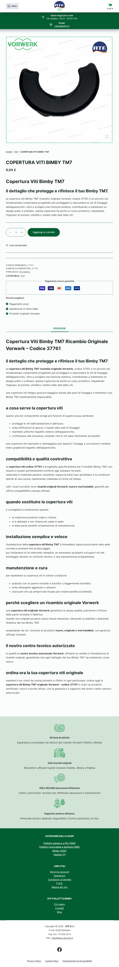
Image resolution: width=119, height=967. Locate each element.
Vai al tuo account (59, 871)
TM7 (16, 152)
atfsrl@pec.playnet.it (62, 938)
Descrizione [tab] (59, 328)
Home (9, 152)
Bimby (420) (59, 850)
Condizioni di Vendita (59, 879)
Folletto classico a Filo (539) (60, 843)
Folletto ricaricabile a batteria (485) (59, 846)
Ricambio (24, 272)
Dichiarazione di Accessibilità (77, 961)
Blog (59, 912)
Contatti (59, 908)
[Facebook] (59, 949)
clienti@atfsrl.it (62, 26)
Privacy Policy (34, 961)
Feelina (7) (60, 854)
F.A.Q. (59, 883)
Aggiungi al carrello (44, 232)
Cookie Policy (52, 961)
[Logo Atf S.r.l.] (59, 6)
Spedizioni (59, 875)
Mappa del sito (60, 887)
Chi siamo (59, 904)
